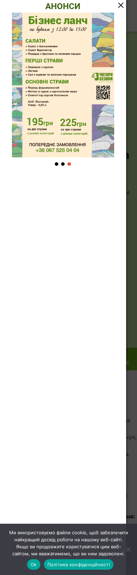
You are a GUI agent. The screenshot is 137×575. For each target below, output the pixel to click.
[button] (56, 164)
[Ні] (128, 549)
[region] (63, 90)
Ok (34, 564)
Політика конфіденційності (78, 564)
